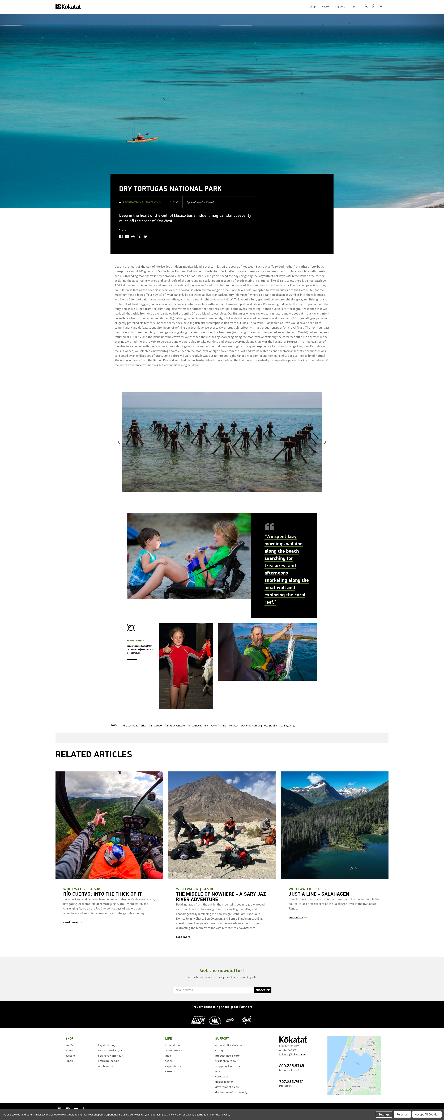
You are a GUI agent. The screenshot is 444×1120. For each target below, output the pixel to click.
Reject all (402, 1114)
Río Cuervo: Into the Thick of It (102, 894)
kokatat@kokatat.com (292, 1054)
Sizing (219, 1050)
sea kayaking (287, 725)
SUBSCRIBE (263, 990)
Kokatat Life (172, 1045)
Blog (168, 1055)
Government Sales (227, 1087)
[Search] (366, 6)
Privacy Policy (222, 1114)
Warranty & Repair (226, 1061)
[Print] (133, 236)
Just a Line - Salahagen (319, 894)
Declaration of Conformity (231, 1092)
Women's (71, 1050)
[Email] (127, 236)
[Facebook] (121, 236)
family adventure (175, 725)
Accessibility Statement (230, 1045)
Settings (384, 1114)
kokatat (233, 725)
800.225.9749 (291, 1065)
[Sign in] (373, 6)
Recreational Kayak (110, 1050)
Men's (69, 1045)
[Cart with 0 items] (380, 6)
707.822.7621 (291, 1081)
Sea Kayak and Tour (110, 1055)
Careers (170, 1071)
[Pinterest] (145, 236)
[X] (139, 236)
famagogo (155, 725)
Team (168, 1061)
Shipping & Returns (227, 1066)
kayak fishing (218, 725)
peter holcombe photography (259, 725)
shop (313, 6)
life (354, 6)
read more (70, 922)
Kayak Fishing (107, 1045)
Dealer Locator (224, 1081)
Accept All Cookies (427, 1114)
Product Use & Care (227, 1055)
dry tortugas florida (135, 725)
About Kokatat (174, 1050)
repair (69, 1061)
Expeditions (173, 1066)
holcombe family (197, 725)
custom (326, 6)
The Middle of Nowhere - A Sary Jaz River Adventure (221, 896)
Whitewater (105, 1066)
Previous (119, 442)
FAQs (218, 1071)
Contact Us (222, 1076)
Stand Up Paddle (108, 1061)
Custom (70, 1055)
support (340, 6)
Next (325, 442)
